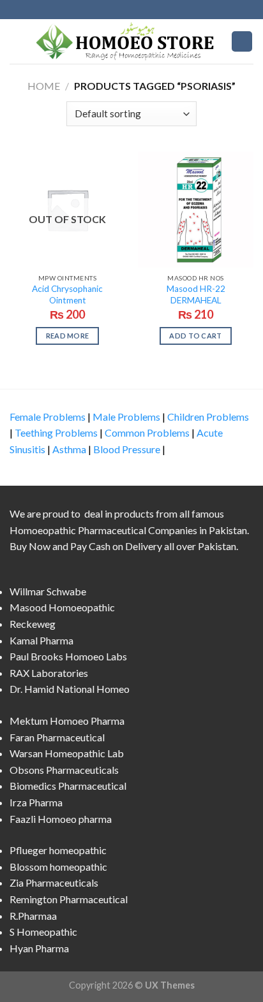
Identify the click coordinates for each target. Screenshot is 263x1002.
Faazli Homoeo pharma (61, 819)
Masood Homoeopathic (62, 607)
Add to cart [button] (195, 335)
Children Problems (208, 416)
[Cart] (242, 41)
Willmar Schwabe (48, 591)
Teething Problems (56, 432)
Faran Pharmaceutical (57, 737)
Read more (67, 335)
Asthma (69, 449)
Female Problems (48, 416)
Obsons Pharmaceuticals (64, 770)
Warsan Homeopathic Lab (67, 753)
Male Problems (126, 416)
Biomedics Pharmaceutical (68, 786)
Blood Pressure (126, 449)
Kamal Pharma (41, 640)
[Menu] (17, 41)
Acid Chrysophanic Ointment (67, 294)
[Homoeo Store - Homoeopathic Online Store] (128, 41)
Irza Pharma (36, 802)
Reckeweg (33, 624)
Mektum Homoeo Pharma (67, 721)
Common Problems (147, 432)
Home (43, 86)
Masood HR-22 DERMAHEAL (196, 294)
